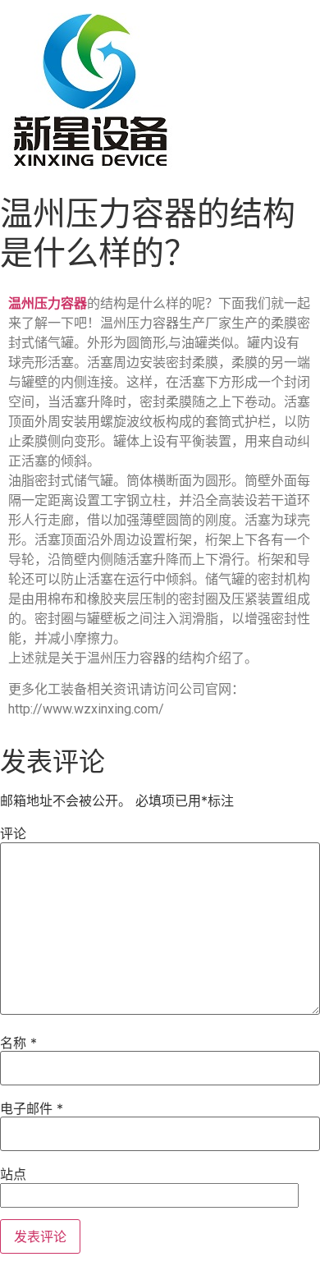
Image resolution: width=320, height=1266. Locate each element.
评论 (13, 833)
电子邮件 (31, 1108)
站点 (13, 1174)
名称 (18, 1042)
